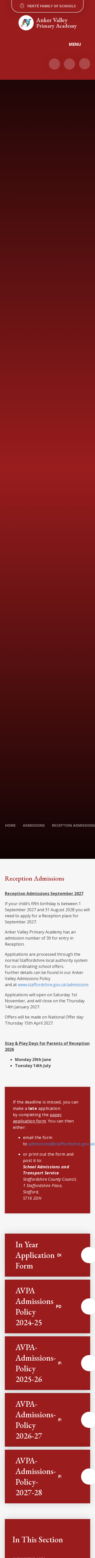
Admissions (34, 825)
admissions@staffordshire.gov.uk (61, 1144)
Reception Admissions (73, 825)
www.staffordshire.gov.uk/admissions (53, 984)
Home (10, 825)
